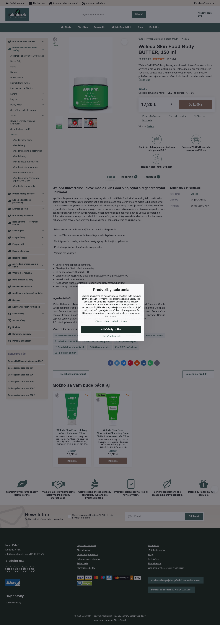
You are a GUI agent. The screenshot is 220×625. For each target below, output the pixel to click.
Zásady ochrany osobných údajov (111, 321)
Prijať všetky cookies (111, 329)
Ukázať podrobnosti (111, 336)
